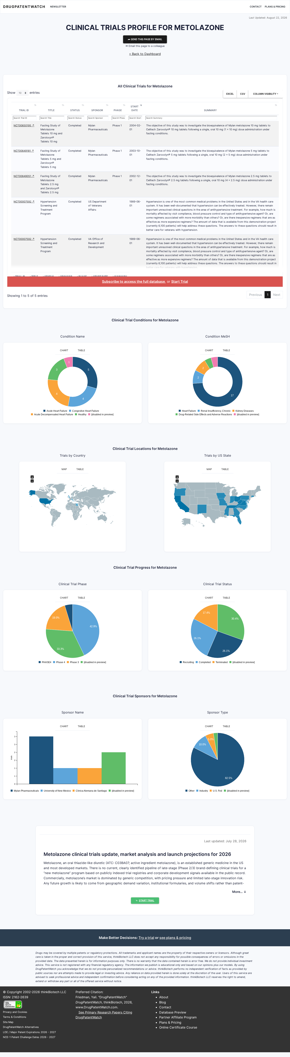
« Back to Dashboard (145, 54)
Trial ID (24, 110)
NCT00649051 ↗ (24, 176)
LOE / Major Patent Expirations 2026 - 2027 (29, 1032)
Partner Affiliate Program (178, 1017)
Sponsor (97, 110)
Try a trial (146, 938)
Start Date (134, 108)
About (163, 997)
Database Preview (172, 1012)
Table (81, 350)
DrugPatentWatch (24, 7)
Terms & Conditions (14, 1016)
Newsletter (58, 6)
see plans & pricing (175, 938)
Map (64, 469)
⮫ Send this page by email (145, 39)
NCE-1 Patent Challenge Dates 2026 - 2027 (29, 1037)
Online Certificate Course (178, 1027)
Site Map (8, 1022)
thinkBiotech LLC (53, 992)
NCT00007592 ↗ (24, 201)
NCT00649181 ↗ (24, 150)
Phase (118, 110)
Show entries (23, 93)
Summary (210, 110)
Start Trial (179, 281)
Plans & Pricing (275, 6)
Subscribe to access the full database (133, 281)
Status (75, 110)
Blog (162, 1002)
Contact (256, 6)
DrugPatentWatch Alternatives (21, 1027)
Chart (64, 350)
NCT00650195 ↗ (24, 125)
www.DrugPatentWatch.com (96, 1007)
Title (51, 110)
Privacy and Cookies (15, 1012)
